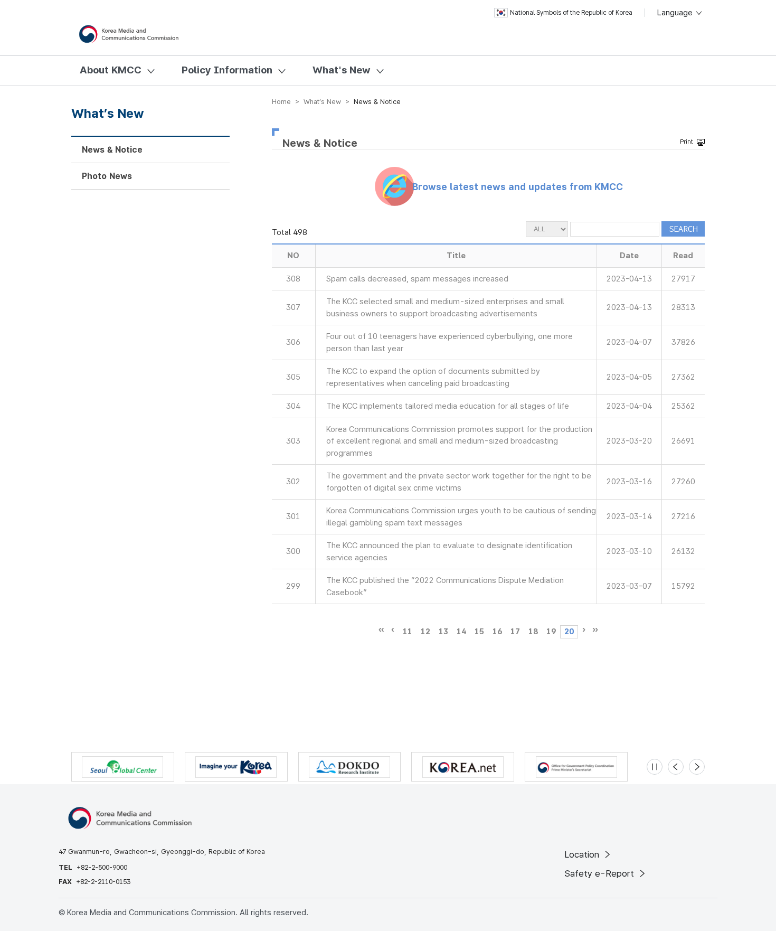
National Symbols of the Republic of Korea (571, 12)
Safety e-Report (600, 873)
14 (461, 631)
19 (551, 631)
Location (583, 854)
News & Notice (112, 150)
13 (443, 631)
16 (497, 631)
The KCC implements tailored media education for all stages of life (447, 406)
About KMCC (110, 70)
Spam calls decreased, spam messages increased (417, 279)
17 (515, 631)
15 (479, 631)
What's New (342, 70)
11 (407, 631)
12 (425, 631)
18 (533, 631)
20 (569, 631)
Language (676, 12)
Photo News (107, 176)
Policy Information (227, 70)
